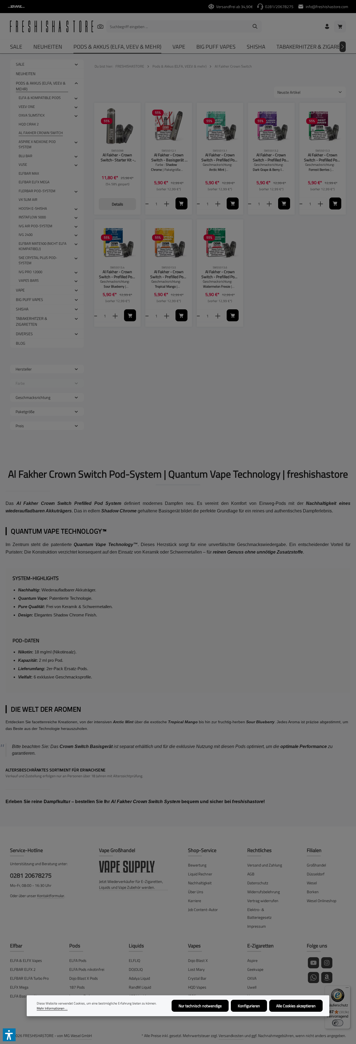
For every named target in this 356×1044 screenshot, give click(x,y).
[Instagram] (326, 962)
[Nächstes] (342, 46)
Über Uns (195, 892)
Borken (313, 892)
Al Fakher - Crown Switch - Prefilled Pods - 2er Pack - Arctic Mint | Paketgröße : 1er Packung (220, 157)
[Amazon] (326, 977)
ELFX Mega (19, 987)
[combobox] (177, 26)
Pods (74, 945)
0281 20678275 (30, 875)
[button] (76, 64)
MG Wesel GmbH (78, 1035)
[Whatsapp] (313, 977)
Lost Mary (196, 969)
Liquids (136, 945)
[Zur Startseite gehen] (51, 26)
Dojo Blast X (198, 960)
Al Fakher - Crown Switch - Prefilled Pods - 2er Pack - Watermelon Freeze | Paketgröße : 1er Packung (219, 274)
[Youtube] (313, 962)
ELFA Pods (77, 960)
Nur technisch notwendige (200, 1006)
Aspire (252, 960)
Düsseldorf (316, 874)
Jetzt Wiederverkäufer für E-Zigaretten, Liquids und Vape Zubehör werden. (131, 884)
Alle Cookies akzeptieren (296, 1006)
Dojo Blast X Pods (83, 978)
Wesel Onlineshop (321, 901)
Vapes (194, 945)
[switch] (337, 1023)
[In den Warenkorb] (181, 203)
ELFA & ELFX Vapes (26, 960)
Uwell (251, 987)
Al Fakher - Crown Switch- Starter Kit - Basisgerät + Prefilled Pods (117, 157)
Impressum (256, 926)
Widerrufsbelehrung (263, 892)
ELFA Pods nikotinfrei (86, 969)
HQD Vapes (197, 987)
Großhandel (316, 865)
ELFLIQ (134, 960)
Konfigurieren (249, 1006)
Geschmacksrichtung (33, 397)
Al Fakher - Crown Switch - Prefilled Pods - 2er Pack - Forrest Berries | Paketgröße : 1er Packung (322, 157)
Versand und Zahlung (264, 865)
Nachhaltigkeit (200, 883)
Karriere (194, 901)
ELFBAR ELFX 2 (23, 969)
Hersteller (24, 369)
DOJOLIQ (136, 969)
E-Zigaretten (260, 945)
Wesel (312, 883)
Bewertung (197, 865)
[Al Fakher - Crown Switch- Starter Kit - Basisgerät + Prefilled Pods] (117, 126)
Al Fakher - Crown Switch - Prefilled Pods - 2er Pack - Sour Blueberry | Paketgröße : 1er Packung (117, 274)
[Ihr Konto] (327, 27)
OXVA (251, 978)
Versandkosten (231, 1035)
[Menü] (347, 989)
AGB (250, 874)
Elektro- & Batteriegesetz (259, 913)
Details (117, 204)
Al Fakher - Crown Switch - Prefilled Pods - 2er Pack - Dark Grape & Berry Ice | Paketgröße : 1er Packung (271, 157)
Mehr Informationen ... (52, 1008)
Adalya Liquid (139, 978)
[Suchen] (100, 26)
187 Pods (77, 987)
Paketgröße (25, 411)
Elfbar (16, 945)
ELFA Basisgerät (23, 996)
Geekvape (255, 969)
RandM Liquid (140, 987)
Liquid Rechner (200, 874)
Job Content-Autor (203, 909)
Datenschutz (257, 883)
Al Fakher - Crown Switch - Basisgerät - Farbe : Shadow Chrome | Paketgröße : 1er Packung (169, 157)
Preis (20, 426)
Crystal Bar (197, 978)
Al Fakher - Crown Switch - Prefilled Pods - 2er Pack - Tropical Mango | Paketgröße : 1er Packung (168, 274)
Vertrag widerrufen (262, 901)
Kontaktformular (50, 896)
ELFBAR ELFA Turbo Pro (29, 978)
